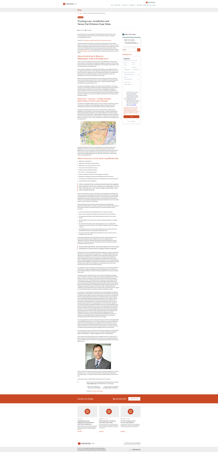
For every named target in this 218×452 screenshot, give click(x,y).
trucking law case (86, 51)
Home (112, 5)
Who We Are (124, 5)
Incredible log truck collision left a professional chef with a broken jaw (85, 422)
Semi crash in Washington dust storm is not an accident (94, 387)
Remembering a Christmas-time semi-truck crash (107, 421)
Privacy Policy (92, 448)
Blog (150, 5)
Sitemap (103, 448)
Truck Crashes (99, 391)
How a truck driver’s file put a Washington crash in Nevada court (132, 43)
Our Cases (80, 17)
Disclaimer (87, 448)
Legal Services (117, 5)
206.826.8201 (151, 2)
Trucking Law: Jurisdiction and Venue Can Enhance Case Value (97, 40)
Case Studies (139, 5)
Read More (79, 431)
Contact (153, 5)
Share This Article (130, 34)
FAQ (148, 5)
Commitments (132, 5)
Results (144, 5)
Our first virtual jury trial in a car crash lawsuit (128, 421)
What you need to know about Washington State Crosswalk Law (110, 387)
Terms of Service (98, 448)
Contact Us (134, 398)
